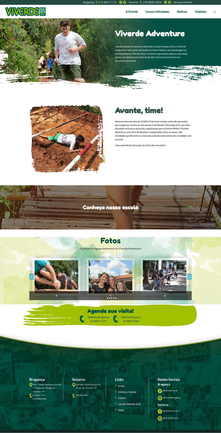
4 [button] (111, 298)
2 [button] (107, 298)
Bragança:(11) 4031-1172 (100, 2)
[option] (56, 277)
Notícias (182, 12)
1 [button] (105, 298)
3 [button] (109, 298)
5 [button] (113, 298)
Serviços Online (183, 2)
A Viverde (132, 12)
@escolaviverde (170, 390)
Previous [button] (31, 277)
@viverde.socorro (171, 410)
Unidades (200, 12)
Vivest (121, 409)
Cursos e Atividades (157, 12)
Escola (121, 385)
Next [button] (189, 277)
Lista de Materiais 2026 (129, 403)
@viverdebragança (172, 397)
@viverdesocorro (171, 418)
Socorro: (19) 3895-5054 (145, 2)
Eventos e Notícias (127, 391)
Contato (122, 397)
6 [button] (116, 298)
